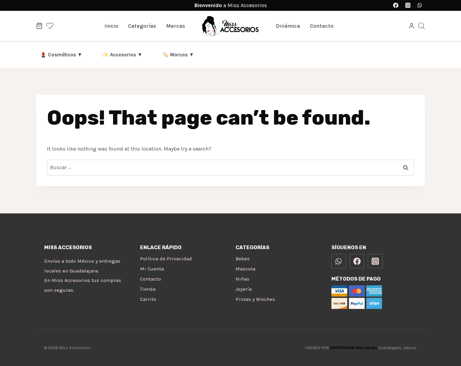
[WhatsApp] (419, 5)
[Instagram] (408, 5)
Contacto (321, 26)
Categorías (142, 26)
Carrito (148, 299)
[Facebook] (396, 5)
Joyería (244, 289)
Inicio (111, 26)
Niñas (242, 279)
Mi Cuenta (152, 269)
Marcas (175, 26)
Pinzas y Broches (255, 299)
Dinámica (288, 26)
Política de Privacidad (166, 259)
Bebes (243, 259)
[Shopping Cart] (39, 26)
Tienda (148, 289)
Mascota (245, 269)
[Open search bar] (421, 26)
